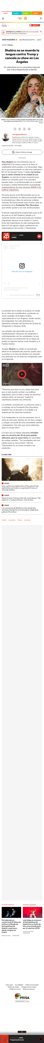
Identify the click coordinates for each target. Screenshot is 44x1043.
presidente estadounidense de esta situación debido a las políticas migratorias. (21, 187)
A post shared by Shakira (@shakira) (22, 295)
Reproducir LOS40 (39, 236)
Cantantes (27, 520)
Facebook (15, 129)
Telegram (29, 129)
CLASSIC (16, 13)
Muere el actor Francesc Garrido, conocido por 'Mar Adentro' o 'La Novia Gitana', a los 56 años (21, 499)
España (4, 26)
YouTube (17, 943)
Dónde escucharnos (29, 989)
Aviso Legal (9, 985)
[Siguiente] (41, 40)
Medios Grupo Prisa (22, 1001)
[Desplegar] (22, 1032)
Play (41, 1039)
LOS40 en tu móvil (15, 989)
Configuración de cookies (28, 987)
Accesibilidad (19, 985)
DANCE (25, 13)
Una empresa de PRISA (22, 996)
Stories (35, 943)
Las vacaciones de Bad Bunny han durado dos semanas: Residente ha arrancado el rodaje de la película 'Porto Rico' (20, 510)
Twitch (30, 943)
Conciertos (12, 520)
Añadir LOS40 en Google (23, 152)
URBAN (35, 13)
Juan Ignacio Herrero (19, 134)
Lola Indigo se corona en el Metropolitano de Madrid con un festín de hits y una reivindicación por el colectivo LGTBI (32, 924)
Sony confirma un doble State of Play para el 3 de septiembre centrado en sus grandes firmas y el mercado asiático (20, 488)
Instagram (9, 943)
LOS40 (5, 13)
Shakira (4, 520)
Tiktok (13, 943)
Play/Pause (22, 374)
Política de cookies (13, 987)
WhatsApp (24, 129)
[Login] (41, 18)
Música (10, 45)
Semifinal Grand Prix (27, 40)
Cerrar (40, 31)
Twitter (20, 129)
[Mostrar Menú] (3, 18)
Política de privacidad (31, 985)
